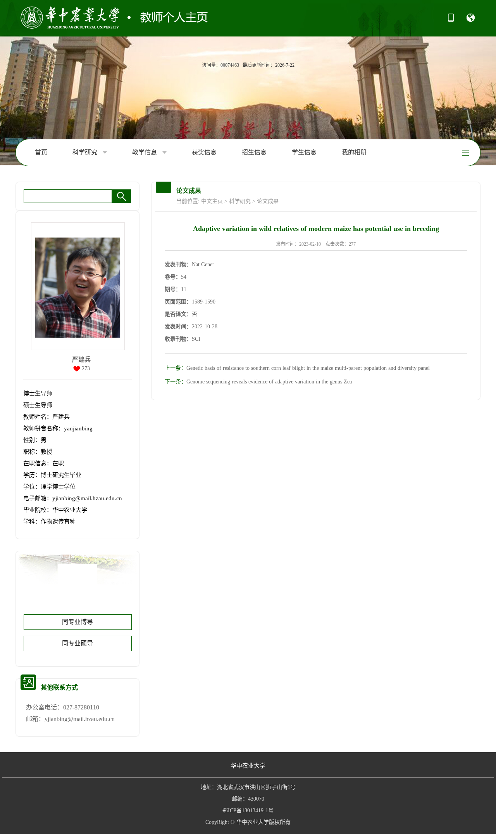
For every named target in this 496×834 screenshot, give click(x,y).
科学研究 (85, 152)
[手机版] (451, 20)
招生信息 (254, 152)
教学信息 (145, 152)
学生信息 (304, 152)
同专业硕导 (77, 643)
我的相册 (354, 152)
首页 (41, 152)
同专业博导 (77, 622)
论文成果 (268, 201)
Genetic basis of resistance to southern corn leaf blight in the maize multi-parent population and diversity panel (297, 368)
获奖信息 (204, 152)
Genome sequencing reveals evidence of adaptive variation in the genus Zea (258, 382)
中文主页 (212, 201)
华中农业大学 (248, 766)
